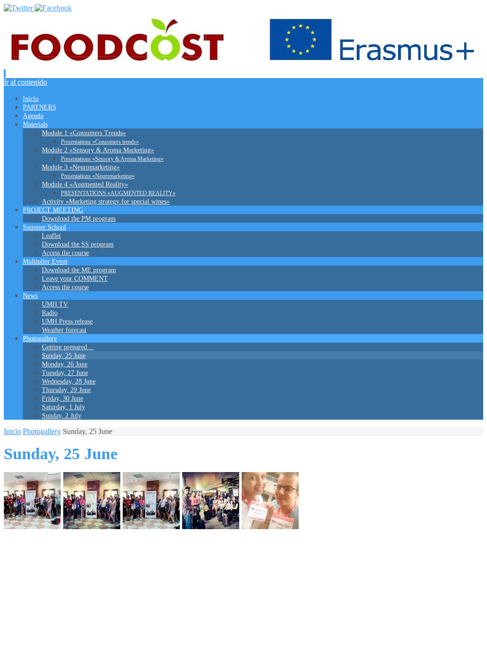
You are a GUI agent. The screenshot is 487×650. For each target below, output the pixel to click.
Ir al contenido (25, 82)
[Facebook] (53, 8)
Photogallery (42, 431)
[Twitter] (19, 8)
